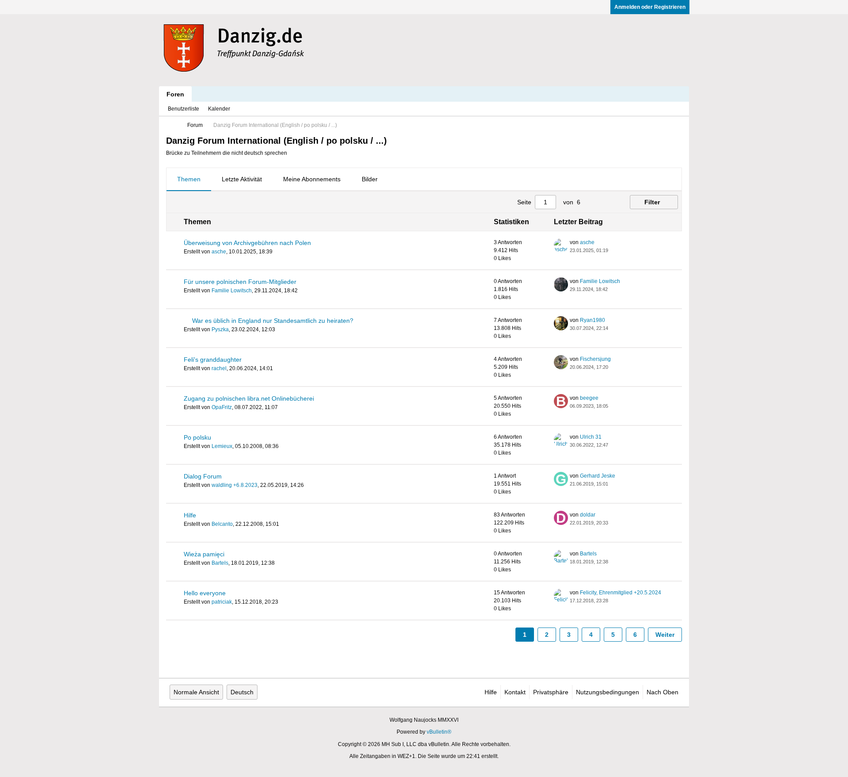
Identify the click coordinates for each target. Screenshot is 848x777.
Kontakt (515, 692)
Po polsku (197, 437)
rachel (219, 368)
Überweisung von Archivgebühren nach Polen (247, 242)
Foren (175, 94)
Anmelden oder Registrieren (649, 7)
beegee (589, 398)
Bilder (370, 179)
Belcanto (222, 524)
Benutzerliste (183, 109)
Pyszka (220, 329)
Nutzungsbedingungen (607, 692)
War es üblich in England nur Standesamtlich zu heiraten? (272, 320)
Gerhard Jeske (597, 476)
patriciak (222, 602)
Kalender (219, 109)
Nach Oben (662, 692)
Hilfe (190, 515)
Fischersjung (595, 359)
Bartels (220, 563)
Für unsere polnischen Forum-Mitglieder (240, 281)
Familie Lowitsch (232, 290)
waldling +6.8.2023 (234, 485)
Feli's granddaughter (213, 359)
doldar (587, 515)
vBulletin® (439, 732)
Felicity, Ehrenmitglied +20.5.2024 (620, 592)
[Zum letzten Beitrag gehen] (613, 250)
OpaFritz (222, 407)
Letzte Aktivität (242, 179)
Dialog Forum (203, 476)
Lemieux (222, 446)
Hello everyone (205, 593)
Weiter (664, 634)
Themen (189, 179)
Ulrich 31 (591, 437)
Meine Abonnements (312, 179)
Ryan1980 (592, 320)
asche (219, 252)
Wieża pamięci (204, 554)
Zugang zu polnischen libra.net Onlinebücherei (249, 398)
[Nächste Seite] (607, 202)
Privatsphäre (550, 692)
